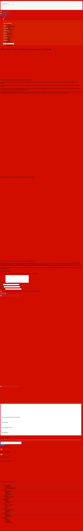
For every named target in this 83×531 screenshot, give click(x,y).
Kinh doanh (7, 492)
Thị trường (8, 24)
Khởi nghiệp (8, 26)
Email (2, 286)
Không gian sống (9, 32)
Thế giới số (7, 498)
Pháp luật (8, 42)
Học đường (7, 510)
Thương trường (8, 494)
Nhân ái (7, 41)
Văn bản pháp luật (9, 45)
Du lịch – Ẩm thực (9, 34)
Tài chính (7, 493)
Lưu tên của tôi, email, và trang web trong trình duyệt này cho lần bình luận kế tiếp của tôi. (21, 291)
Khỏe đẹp (7, 515)
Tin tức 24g (7, 521)
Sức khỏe (5, 37)
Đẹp (6, 506)
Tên (1, 284)
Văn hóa (5, 32)
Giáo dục (5, 35)
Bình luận (2, 282)
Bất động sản (6, 30)
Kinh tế (5, 25)
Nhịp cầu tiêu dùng (7, 23)
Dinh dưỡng (8, 514)
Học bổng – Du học (9, 36)
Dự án (7, 31)
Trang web (2, 289)
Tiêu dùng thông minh (10, 25)
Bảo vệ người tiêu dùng (10, 488)
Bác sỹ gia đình (8, 516)
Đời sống (5, 40)
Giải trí (6, 507)
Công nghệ (5, 28)
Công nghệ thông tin (10, 29)
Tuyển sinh (7, 511)
